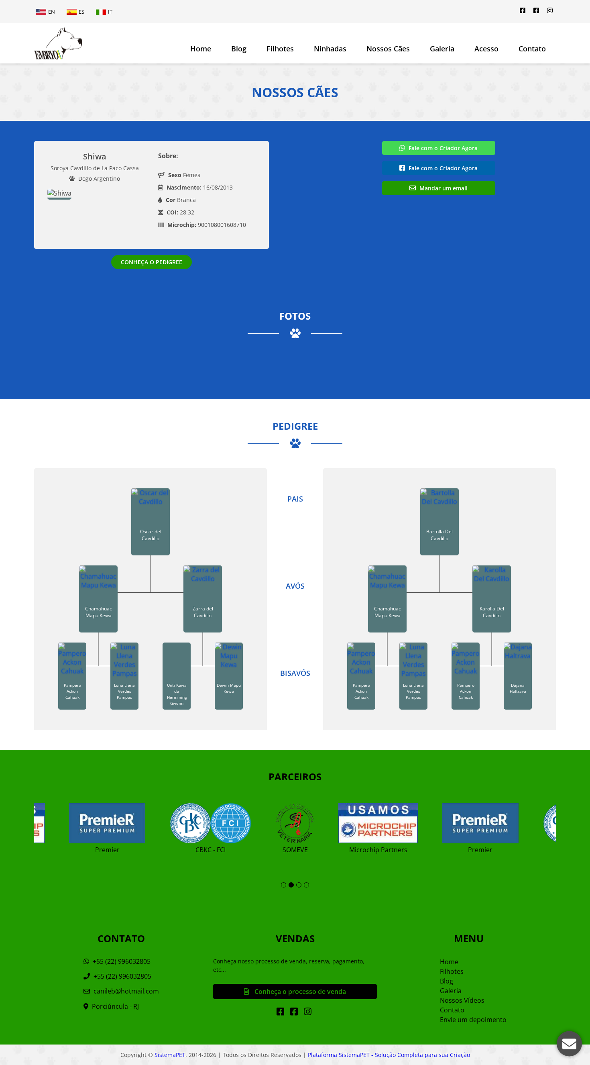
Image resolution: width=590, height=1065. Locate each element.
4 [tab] (306, 885)
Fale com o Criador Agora (442, 148)
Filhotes (280, 48)
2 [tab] (291, 885)
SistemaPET (170, 1055)
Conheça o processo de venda (299, 991)
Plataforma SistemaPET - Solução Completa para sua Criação (389, 1055)
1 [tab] (283, 885)
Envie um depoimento (473, 1019)
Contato (532, 48)
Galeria (451, 990)
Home (200, 48)
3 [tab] (298, 885)
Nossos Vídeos (462, 1000)
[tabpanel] (295, 825)
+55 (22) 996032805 (121, 961)
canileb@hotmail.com (126, 991)
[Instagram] (550, 10)
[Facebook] (523, 10)
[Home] (58, 43)
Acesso (486, 48)
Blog (238, 48)
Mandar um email (443, 188)
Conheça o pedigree (151, 262)
